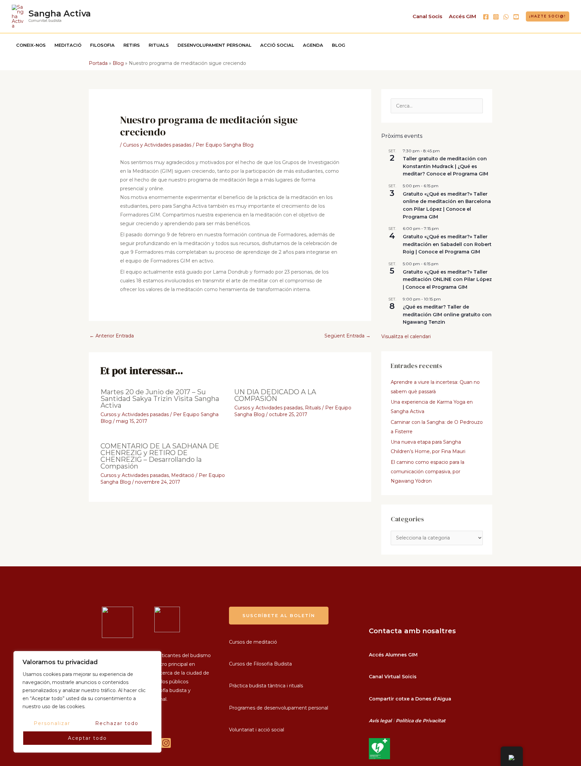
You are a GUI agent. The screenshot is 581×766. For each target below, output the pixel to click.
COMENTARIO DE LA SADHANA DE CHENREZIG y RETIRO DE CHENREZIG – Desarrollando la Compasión (160, 456)
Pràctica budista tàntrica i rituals (266, 686)
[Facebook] (486, 17)
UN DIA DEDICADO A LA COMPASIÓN (275, 395)
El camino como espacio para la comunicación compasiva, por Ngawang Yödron (427, 471)
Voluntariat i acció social (256, 730)
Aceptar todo (87, 738)
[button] (547, 16)
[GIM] (166, 743)
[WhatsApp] (506, 17)
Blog (338, 45)
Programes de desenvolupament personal (278, 708)
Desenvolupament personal (214, 45)
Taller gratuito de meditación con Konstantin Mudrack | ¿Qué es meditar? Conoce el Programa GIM (445, 166)
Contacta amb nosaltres (412, 631)
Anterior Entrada (111, 336)
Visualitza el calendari (406, 336)
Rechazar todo (117, 723)
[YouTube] (516, 17)
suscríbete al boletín (278, 615)
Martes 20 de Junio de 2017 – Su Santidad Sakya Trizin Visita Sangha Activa (160, 398)
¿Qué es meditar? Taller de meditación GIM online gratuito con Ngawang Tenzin (447, 314)
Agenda (313, 45)
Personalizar (52, 723)
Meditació (67, 45)
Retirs (131, 45)
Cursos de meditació (253, 642)
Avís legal (380, 721)
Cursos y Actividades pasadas (157, 145)
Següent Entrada (347, 336)
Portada (98, 63)
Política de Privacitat (421, 721)
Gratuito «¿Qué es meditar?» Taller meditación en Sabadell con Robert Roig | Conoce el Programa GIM (447, 244)
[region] (87, 702)
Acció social (277, 45)
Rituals (159, 45)
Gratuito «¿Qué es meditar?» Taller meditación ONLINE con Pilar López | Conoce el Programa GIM (447, 279)
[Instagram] (496, 17)
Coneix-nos (31, 45)
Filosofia (102, 45)
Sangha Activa (60, 13)
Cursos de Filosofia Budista (260, 664)
